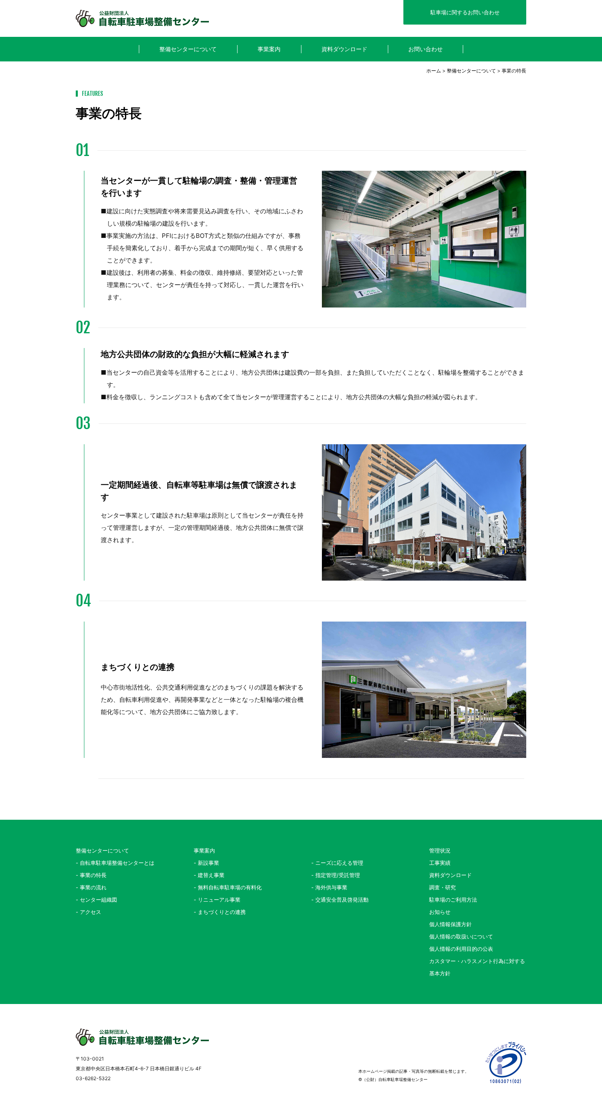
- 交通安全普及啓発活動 (340, 899)
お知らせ (439, 912)
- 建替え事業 (209, 875)
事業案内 (204, 850)
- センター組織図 (96, 899)
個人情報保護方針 (450, 924)
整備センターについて (471, 71)
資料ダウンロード (344, 48)
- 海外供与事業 (329, 887)
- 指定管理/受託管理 (335, 875)
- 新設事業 (206, 862)
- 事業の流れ (91, 887)
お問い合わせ (425, 48)
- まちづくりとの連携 (220, 912)
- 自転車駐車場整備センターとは (115, 862)
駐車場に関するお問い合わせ (465, 12)
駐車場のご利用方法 (453, 899)
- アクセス (88, 912)
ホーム (433, 71)
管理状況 (439, 850)
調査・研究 (442, 887)
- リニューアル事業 (217, 899)
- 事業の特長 (91, 875)
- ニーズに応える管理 (337, 862)
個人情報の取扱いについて (461, 936)
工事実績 (439, 862)
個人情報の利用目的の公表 (461, 948)
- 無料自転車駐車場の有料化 (228, 887)
